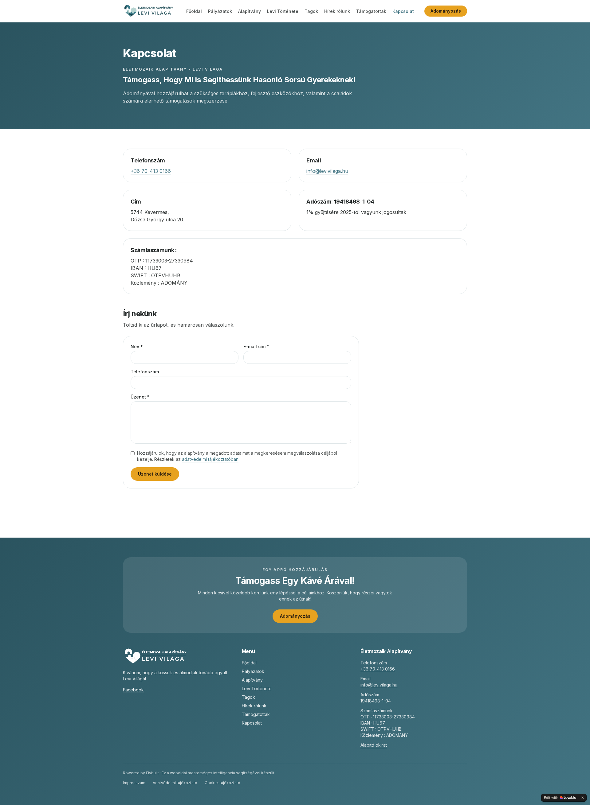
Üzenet (140, 396)
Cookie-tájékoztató (222, 782)
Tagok (311, 11)
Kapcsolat (403, 11)
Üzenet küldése (155, 473)
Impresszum (134, 782)
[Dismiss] (582, 797)
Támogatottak (371, 11)
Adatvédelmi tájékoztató (175, 782)
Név (137, 346)
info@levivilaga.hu (327, 171)
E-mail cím (256, 346)
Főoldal (194, 11)
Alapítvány (249, 11)
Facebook (133, 689)
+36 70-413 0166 (151, 171)
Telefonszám (145, 371)
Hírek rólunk (337, 11)
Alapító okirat (373, 745)
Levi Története (282, 11)
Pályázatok (220, 11)
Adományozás (446, 11)
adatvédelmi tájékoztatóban (210, 459)
